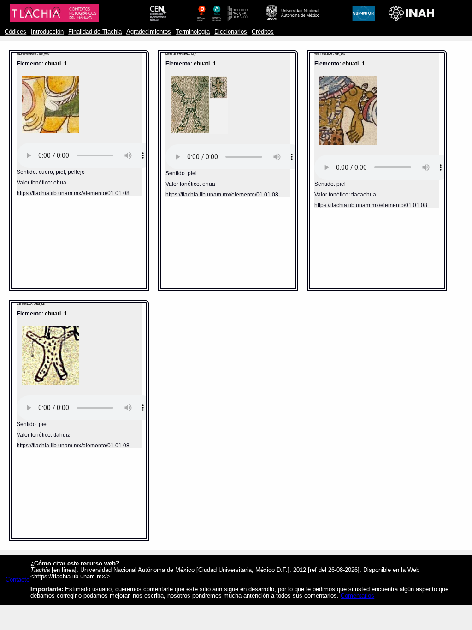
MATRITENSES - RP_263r (33, 54)
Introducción (47, 32)
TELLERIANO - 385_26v (329, 54)
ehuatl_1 (56, 63)
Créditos (263, 32)
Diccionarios (230, 32)
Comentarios (357, 596)
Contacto (18, 580)
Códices (15, 32)
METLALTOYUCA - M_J (180, 54)
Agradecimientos (148, 32)
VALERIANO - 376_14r (31, 304)
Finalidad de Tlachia (95, 32)
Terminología (193, 32)
